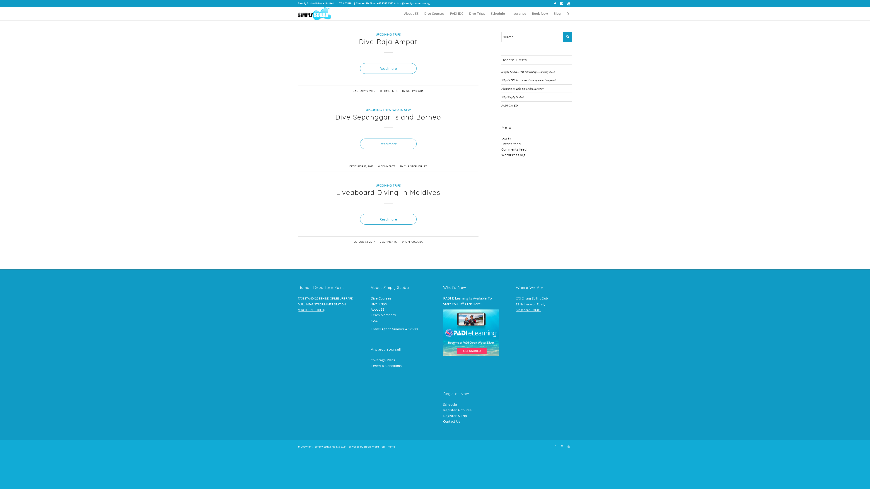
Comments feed (514, 149)
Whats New (401, 110)
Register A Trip (455, 415)
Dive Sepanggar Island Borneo (388, 117)
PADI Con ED (509, 105)
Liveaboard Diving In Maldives (388, 192)
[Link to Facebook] (555, 3)
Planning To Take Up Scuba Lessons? (522, 88)
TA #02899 (345, 3)
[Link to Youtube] (568, 3)
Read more (388, 68)
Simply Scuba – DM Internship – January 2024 (528, 72)
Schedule (450, 404)
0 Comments (388, 91)
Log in (506, 138)
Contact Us (451, 421)
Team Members (383, 315)
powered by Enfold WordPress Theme (371, 446)
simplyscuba (414, 91)
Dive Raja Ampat (388, 41)
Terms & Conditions (386, 365)
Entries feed (511, 143)
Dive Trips (379, 304)
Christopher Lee (415, 166)
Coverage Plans (383, 360)
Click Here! (473, 304)
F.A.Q (375, 320)
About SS (377, 309)
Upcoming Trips (388, 34)
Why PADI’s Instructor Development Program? (528, 80)
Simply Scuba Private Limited (316, 3)
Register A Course (457, 410)
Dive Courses (381, 298)
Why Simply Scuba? (512, 97)
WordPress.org (513, 155)
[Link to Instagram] (561, 3)
